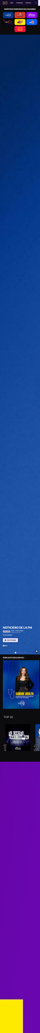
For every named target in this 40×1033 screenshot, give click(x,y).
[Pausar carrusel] (37, 651)
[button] (36, 3)
